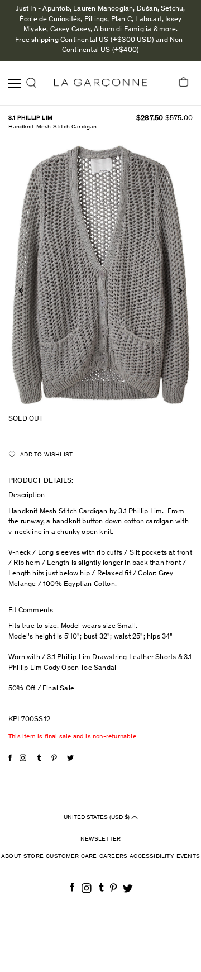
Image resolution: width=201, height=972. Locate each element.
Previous (21, 290)
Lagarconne (100, 83)
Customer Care (71, 857)
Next (179, 290)
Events (188, 857)
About (11, 857)
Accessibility (152, 857)
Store (33, 857)
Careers (113, 857)
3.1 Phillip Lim (30, 118)
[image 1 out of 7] (100, 275)
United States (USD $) (97, 817)
